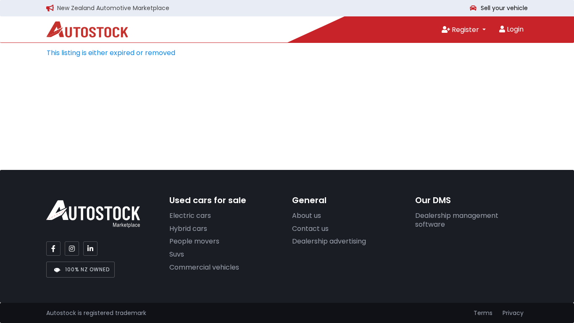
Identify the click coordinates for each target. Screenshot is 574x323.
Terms (483, 313)
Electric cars (190, 215)
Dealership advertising (329, 241)
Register (465, 29)
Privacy (513, 313)
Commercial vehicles (204, 267)
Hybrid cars (188, 228)
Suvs (176, 254)
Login (514, 29)
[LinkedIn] (90, 248)
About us (306, 215)
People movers (194, 241)
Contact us (310, 228)
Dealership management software (456, 220)
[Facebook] (53, 248)
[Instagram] (72, 248)
